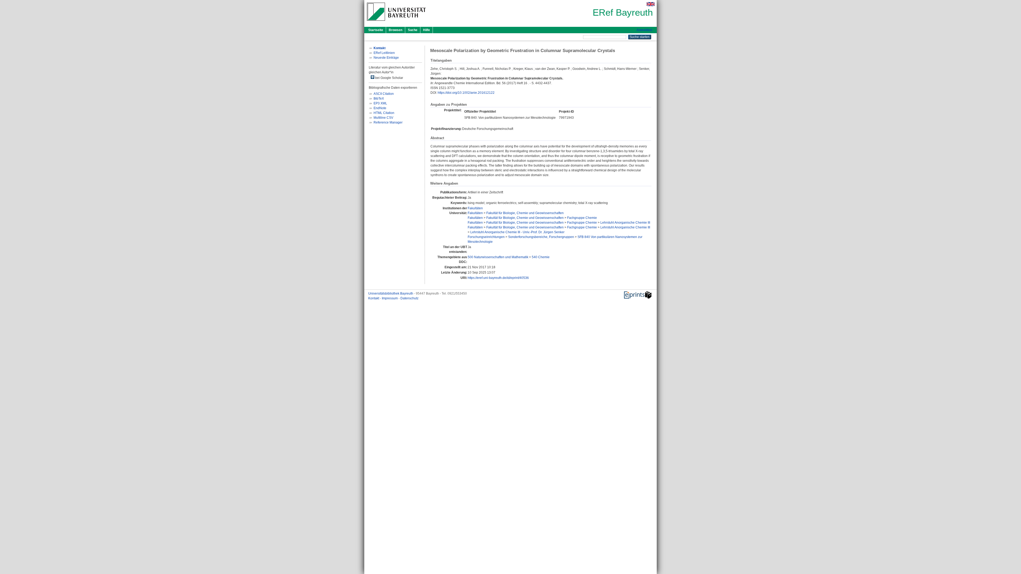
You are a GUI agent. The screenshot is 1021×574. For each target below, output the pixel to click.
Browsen (395, 30)
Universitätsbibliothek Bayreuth (391, 293)
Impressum (390, 298)
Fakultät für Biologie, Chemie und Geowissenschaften (525, 213)
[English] (651, 4)
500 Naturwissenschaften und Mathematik (498, 257)
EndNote (380, 108)
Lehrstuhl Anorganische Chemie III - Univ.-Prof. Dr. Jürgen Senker (517, 232)
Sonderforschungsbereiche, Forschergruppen (541, 237)
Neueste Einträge (386, 57)
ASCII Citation (384, 94)
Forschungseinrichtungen (486, 237)
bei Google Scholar (388, 78)
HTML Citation (384, 113)
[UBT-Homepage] (396, 22)
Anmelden (644, 30)
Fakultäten (475, 208)
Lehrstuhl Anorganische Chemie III (625, 222)
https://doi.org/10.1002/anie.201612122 (466, 93)
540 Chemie (541, 257)
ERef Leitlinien (384, 53)
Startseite (375, 30)
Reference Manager (388, 122)
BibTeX (379, 98)
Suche (412, 30)
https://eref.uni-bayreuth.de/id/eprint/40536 (498, 278)
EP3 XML (380, 103)
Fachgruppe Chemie (582, 218)
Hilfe (426, 30)
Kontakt (374, 298)
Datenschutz (409, 298)
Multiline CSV (383, 118)
